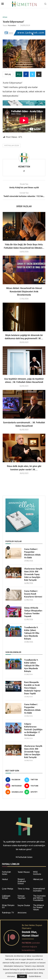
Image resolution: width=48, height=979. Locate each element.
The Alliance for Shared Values (38, 907)
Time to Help (24, 889)
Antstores (22, 912)
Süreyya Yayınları (21, 897)
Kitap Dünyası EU (8, 906)
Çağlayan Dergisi (6, 897)
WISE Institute (37, 873)
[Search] (45, 4)
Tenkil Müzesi (24, 872)
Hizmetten (12, 25)
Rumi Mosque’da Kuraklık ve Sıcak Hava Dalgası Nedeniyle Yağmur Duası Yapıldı (32, 688)
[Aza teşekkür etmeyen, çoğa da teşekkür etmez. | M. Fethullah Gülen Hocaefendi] (24, 360)
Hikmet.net (38, 879)
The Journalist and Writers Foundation (39, 898)
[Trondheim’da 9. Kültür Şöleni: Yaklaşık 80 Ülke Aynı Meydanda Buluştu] (13, 631)
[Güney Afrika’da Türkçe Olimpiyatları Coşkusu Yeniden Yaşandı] (13, 612)
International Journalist (39, 889)
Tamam (22, 976)
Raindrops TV (8, 912)
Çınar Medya (7, 889)
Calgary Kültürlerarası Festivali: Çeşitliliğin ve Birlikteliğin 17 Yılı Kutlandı (33, 729)
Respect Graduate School (22, 881)
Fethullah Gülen (6, 873)
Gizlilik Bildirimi (35, 976)
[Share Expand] (38, 74)
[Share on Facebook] (26, 74)
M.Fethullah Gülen (11, 145)
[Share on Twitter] (32, 74)
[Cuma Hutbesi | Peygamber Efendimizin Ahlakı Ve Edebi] (13, 553)
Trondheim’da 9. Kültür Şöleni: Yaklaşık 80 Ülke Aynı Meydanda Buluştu (31, 633)
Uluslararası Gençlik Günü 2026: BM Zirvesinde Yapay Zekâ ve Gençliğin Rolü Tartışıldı (33, 574)
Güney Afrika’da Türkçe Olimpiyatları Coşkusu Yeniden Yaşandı (33, 612)
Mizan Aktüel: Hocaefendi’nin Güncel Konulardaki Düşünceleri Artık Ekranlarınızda (24, 291)
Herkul (5, 879)
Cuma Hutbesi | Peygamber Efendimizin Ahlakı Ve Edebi (32, 553)
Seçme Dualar (24, 905)
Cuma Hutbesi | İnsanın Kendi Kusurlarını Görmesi (33, 594)
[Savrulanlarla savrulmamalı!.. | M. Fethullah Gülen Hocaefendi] (24, 404)
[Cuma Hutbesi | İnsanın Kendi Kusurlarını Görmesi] (13, 595)
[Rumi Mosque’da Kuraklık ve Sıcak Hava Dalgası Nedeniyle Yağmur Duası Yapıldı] (13, 686)
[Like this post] (20, 74)
